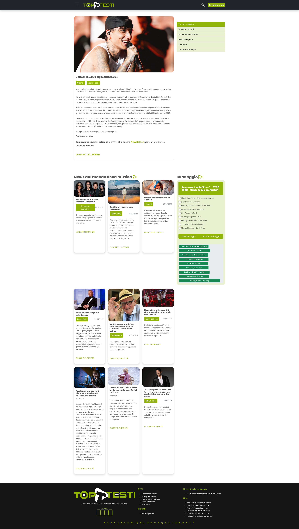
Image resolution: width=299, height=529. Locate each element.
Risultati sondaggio (211, 236)
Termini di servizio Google (197, 508)
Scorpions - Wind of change (192, 224)
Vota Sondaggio (189, 236)
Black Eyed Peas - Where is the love (195, 205)
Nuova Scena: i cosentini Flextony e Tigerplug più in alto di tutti (157, 312)
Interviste (182, 44)
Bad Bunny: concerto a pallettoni (121, 208)
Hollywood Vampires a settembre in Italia (87, 200)
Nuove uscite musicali (188, 34)
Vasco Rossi (93, 83)
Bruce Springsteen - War (191, 216)
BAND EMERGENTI (152, 344)
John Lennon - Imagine (190, 202)
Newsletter (137, 142)
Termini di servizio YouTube (198, 505)
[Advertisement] (201, 73)
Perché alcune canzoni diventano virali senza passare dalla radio (87, 393)
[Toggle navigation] (77, 5)
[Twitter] (110, 513)
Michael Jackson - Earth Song (193, 228)
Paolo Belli (81, 319)
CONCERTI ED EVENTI (88, 154)
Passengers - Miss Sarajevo (192, 209)
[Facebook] (99, 513)
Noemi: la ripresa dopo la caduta (157, 198)
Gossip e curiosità (186, 29)
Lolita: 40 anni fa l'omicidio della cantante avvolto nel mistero (123, 390)
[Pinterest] (103, 513)
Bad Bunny (116, 213)
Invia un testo (216, 5)
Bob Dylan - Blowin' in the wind (194, 220)
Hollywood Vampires (85, 207)
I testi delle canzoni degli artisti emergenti (204, 493)
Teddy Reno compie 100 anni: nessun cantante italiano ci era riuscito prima (122, 327)
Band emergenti (185, 39)
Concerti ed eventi (186, 24)
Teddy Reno (116, 335)
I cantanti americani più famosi (199, 516)
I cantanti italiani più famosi (198, 511)
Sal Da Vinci (151, 400)
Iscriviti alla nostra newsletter (199, 502)
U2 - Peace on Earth (189, 213)
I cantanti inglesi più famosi (198, 513)
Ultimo (80, 83)
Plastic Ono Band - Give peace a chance (197, 198)
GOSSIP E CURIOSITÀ (85, 358)
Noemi (149, 204)
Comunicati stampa (187, 49)
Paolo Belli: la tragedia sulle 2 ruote (87, 313)
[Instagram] (107, 513)
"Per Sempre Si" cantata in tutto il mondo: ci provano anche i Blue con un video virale (157, 393)
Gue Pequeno (152, 319)
